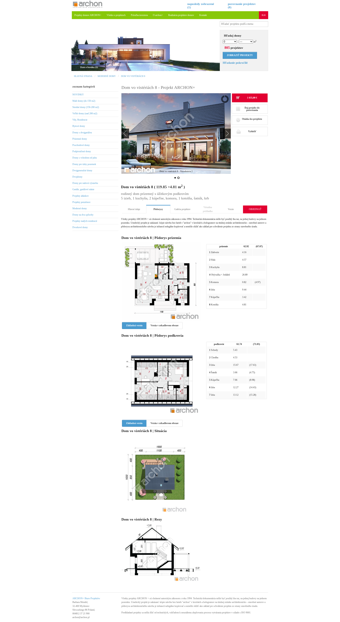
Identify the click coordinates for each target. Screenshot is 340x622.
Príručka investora (139, 15)
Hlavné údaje (134, 209)
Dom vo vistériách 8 (133, 76)
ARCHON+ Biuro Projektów (86, 598)
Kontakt (203, 15)
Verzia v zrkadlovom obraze (164, 325)
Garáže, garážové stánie (83, 189)
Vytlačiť (252, 131)
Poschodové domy (81, 145)
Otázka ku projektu (252, 119)
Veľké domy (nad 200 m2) (84, 113)
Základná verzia (134, 325)
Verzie (231, 209)
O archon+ (158, 15)
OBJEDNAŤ (255, 209)
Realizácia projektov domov (181, 15)
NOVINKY (78, 94)
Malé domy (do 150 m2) (83, 101)
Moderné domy (107, 76)
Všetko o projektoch (116, 15)
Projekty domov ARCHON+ (87, 15)
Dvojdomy (77, 176)
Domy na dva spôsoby (82, 214)
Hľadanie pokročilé (235, 62)
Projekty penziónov (81, 202)
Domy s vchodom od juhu (84, 157)
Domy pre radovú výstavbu (85, 183)
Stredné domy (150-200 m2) (85, 107)
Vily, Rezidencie (79, 119)
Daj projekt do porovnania (252, 108)
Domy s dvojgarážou (82, 132)
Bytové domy (78, 126)
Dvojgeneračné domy (82, 170)
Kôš (264, 15)
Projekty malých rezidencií (84, 221)
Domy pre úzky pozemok (84, 164)
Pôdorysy (158, 209)
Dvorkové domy (80, 227)
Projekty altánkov (80, 195)
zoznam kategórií (83, 86)
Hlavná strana (83, 76)
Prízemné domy (79, 138)
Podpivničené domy (81, 151)
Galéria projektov (182, 209)
